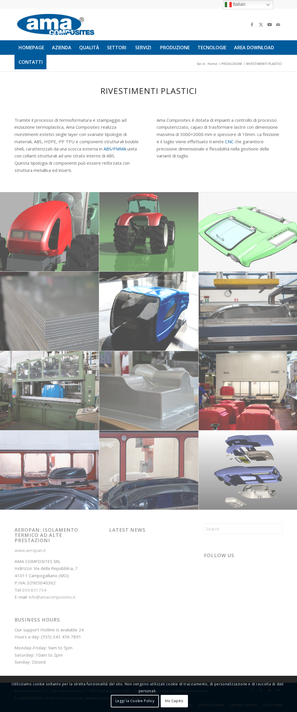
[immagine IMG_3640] (49, 311)
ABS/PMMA (115, 149)
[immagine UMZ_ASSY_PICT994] (49, 232)
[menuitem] (31, 47)
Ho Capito (174, 700)
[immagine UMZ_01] (148, 232)
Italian (238, 4)
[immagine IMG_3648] (148, 391)
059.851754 (34, 590)
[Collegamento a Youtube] (269, 24)
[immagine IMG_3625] (49, 391)
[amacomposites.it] (56, 24)
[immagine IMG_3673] (49, 470)
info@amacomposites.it (52, 597)
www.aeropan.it (30, 550)
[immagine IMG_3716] (148, 470)
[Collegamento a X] (260, 24)
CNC (229, 141)
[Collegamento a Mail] (278, 24)
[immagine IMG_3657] (148, 311)
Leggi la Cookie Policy (135, 700)
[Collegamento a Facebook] (252, 24)
